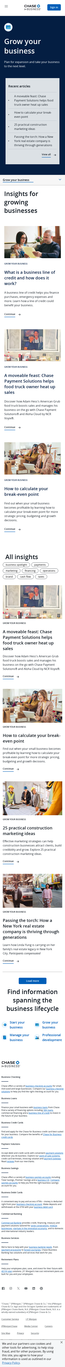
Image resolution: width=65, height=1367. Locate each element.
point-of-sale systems (49, 1155)
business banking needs (40, 1247)
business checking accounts (38, 1085)
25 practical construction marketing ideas (30, 127)
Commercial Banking (11, 1222)
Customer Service (10, 1319)
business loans (40, 1107)
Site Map (5, 1333)
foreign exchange (32, 1249)
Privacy (20, 1333)
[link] (32, 981)
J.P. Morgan (31, 1319)
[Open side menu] (6, 6)
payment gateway (52, 1158)
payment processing (11, 1249)
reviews (10, 1161)
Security (35, 1333)
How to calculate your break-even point (33, 115)
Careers (49, 1326)
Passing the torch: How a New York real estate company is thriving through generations (33, 141)
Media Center (31, 1326)
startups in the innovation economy (30, 1228)
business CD (43, 1180)
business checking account (29, 1204)
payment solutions (54, 1152)
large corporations (40, 1225)
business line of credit (39, 1112)
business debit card (43, 1207)
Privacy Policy (11, 1363)
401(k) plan (6, 1271)
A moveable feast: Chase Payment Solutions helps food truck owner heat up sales (33, 100)
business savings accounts (38, 1177)
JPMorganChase (9, 1326)
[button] (61, 1342)
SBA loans (48, 1110)
